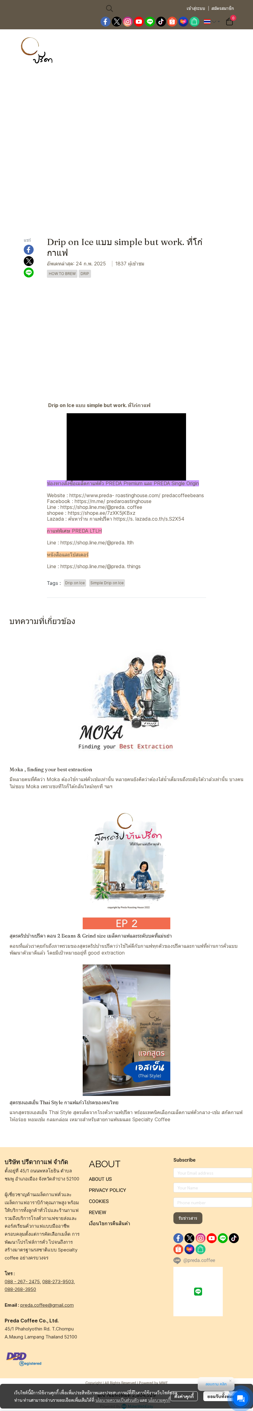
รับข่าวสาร (188, 1218)
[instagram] (128, 22)
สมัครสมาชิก (222, 8)
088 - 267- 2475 (22, 1281)
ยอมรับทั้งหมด (221, 1396)
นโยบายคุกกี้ (159, 1400)
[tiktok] (161, 22)
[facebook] (105, 22)
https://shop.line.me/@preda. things (100, 566)
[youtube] (139, 22)
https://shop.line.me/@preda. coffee (101, 507)
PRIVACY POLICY (107, 1190)
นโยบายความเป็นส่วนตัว (117, 1400)
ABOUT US (100, 1179)
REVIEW (97, 1212)
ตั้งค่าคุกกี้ (184, 1396)
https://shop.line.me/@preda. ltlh (97, 542)
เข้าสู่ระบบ (196, 8)
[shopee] (172, 22)
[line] (150, 22)
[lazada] (183, 22)
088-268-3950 (20, 1289)
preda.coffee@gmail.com (47, 1305)
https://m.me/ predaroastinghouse (113, 501)
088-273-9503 (58, 1281)
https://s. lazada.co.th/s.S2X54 (149, 519)
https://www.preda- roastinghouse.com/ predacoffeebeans (136, 495)
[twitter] (117, 22)
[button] (142, 8)
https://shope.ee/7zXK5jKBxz (101, 513)
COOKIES (99, 1201)
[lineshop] (194, 22)
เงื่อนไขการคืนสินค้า (109, 1223)
